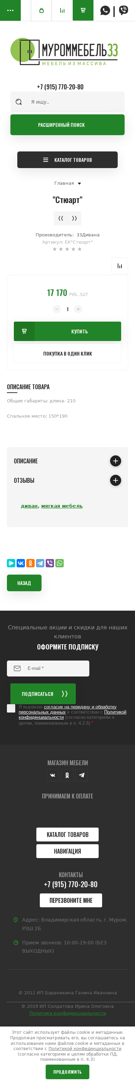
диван (29, 506)
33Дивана (88, 234)
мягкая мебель (62, 506)
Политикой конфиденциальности (85, 1048)
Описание (26, 461)
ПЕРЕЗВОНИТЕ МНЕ (71, 900)
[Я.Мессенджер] (11, 563)
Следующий (74, 218)
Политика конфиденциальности (67, 1013)
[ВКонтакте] (21, 563)
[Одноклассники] (30, 563)
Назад (24, 582)
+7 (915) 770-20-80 (60, 86)
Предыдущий (61, 218)
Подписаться (37, 693)
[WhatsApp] (59, 563)
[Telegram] (40, 563)
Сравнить (119, 265)
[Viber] (50, 563)
